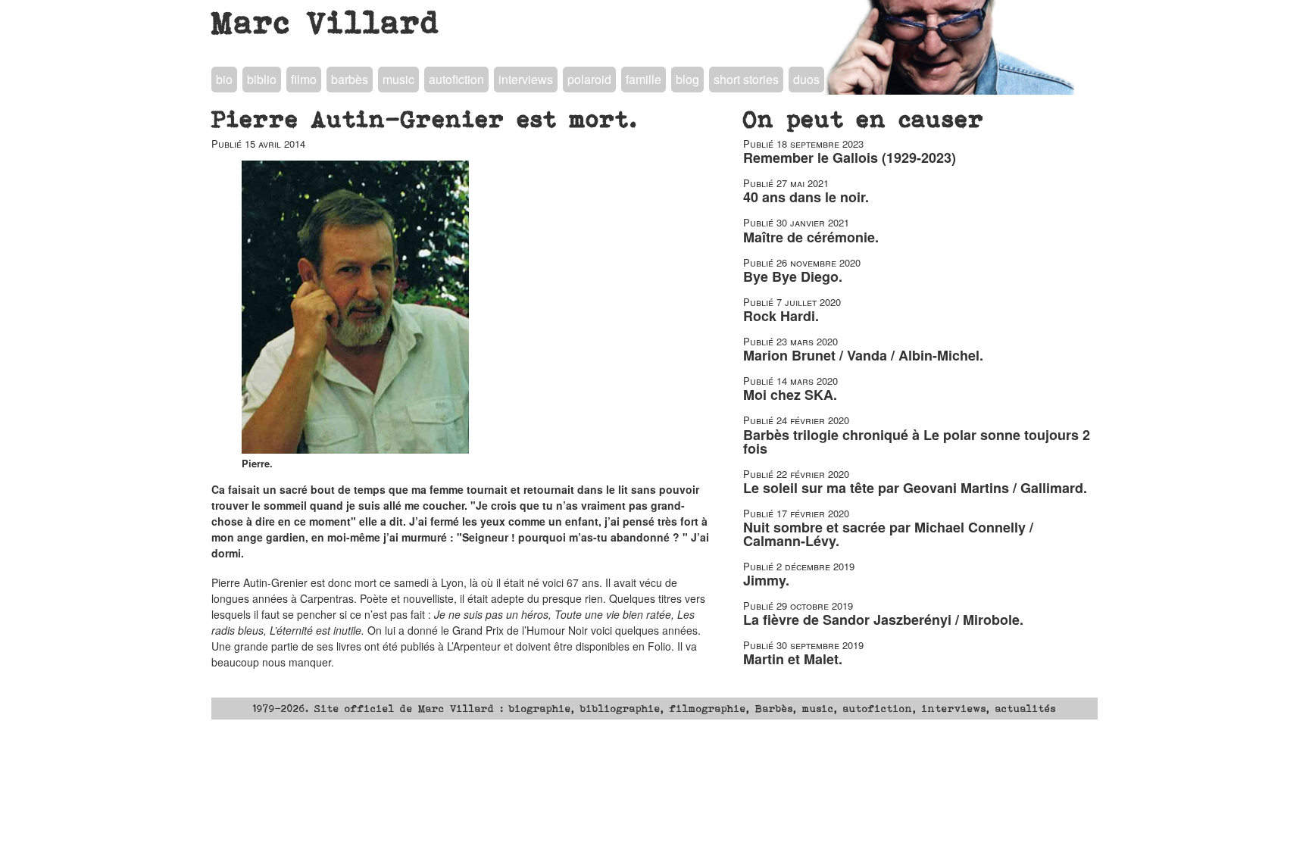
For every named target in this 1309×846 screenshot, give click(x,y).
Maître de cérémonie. (811, 237)
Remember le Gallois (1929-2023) (849, 157)
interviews (525, 79)
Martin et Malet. (792, 659)
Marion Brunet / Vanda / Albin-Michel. (863, 355)
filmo (304, 79)
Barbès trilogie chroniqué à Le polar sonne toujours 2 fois (916, 441)
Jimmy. (766, 580)
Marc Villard (326, 22)
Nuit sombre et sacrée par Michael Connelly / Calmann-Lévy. (888, 534)
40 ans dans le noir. (806, 197)
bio (224, 79)
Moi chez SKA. (790, 394)
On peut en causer (864, 119)
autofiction (456, 79)
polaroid (589, 79)
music (398, 79)
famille (643, 79)
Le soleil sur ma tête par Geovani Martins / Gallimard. (915, 488)
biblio (261, 79)
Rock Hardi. (781, 316)
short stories (746, 79)
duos (806, 79)
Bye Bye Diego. (792, 276)
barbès (349, 79)
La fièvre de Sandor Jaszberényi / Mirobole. (883, 619)
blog (687, 79)
